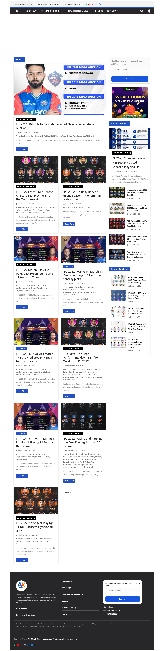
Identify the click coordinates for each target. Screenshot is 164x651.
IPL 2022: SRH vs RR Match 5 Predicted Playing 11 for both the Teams (35, 442)
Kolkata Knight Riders (70, 372)
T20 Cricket (90, 136)
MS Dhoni (45, 369)
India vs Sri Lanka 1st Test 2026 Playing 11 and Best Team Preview (63, 4)
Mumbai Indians (21, 288)
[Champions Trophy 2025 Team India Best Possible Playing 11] (118, 282)
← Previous (66, 492)
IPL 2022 (46, 136)
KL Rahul (83, 457)
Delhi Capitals (35, 136)
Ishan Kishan (31, 285)
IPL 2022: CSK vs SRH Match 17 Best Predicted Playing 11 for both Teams (35, 357)
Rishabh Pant (71, 136)
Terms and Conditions (25, 615)
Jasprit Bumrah (41, 285)
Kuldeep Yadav (61, 136)
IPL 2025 (53, 136)
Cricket (27, 136)
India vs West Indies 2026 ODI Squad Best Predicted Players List (137, 239)
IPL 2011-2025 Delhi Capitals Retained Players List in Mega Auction (55, 126)
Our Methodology (69, 608)
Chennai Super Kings (25, 369)
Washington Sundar (23, 544)
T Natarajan (20, 213)
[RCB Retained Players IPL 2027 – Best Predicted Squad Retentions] (117, 225)
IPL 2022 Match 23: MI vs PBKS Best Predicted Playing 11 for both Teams (34, 273)
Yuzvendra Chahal (39, 213)
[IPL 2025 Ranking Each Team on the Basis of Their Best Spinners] (118, 328)
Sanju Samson (80, 377)
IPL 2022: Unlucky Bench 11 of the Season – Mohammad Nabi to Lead (82, 195)
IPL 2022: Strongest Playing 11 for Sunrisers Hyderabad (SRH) (34, 526)
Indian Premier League (78, 11)
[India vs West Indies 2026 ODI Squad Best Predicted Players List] (117, 241)
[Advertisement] (82, 32)
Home (18, 11)
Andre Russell (22, 207)
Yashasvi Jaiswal (21, 459)
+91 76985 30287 (110, 614)
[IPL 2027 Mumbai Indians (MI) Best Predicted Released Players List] (129, 138)
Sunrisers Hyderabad (23, 374)
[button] (63, 11)
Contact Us (112, 11)
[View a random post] (148, 11)
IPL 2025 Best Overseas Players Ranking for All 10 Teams (135, 343)
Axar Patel (21, 136)
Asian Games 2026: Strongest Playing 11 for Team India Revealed (136, 254)
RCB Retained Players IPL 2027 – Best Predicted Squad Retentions (137, 223)
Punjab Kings (78, 207)
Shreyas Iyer (81, 136)
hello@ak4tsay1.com (111, 610)
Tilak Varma (98, 377)
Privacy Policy (21, 608)
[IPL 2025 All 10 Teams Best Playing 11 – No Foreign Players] (118, 297)
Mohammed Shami (69, 374)
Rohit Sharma (41, 288)
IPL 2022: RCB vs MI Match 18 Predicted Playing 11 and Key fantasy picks (83, 275)
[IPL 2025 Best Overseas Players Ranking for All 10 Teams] (118, 345)
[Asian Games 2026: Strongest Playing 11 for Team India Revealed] (117, 256)
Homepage (66, 587)
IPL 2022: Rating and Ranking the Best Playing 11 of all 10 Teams (83, 442)
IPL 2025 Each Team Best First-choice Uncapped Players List (137, 311)
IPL (42, 136)
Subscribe (130, 79)
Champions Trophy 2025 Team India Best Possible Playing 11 (137, 280)
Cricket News (30, 11)
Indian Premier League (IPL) (26, 119)
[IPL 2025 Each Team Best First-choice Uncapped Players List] (118, 313)
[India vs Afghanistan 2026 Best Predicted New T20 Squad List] (117, 194)
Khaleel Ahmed (21, 210)
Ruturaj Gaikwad (44, 372)
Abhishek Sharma (24, 539)
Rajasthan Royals (69, 377)
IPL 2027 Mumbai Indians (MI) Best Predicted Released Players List (128, 162)
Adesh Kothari (23, 132)
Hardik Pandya (33, 207)
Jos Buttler (51, 207)
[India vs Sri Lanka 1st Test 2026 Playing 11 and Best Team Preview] (117, 210)
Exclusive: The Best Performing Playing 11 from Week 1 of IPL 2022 (81, 357)
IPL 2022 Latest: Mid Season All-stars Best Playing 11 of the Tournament (34, 195)
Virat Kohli (75, 295)
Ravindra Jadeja (33, 372)
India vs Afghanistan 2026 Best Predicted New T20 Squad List (137, 192)
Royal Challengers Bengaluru (73, 292)
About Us (98, 11)
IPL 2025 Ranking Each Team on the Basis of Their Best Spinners (137, 326)
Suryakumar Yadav (44, 210)
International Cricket (51, 11)
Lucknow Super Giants (86, 372)
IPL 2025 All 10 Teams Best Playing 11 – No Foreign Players (137, 295)
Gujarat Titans (95, 454)
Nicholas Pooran (45, 539)
